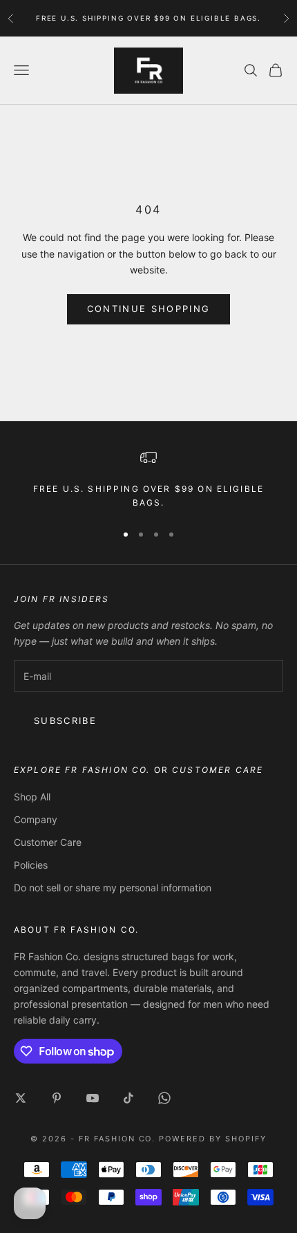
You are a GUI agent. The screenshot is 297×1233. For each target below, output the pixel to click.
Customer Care (48, 842)
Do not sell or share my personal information (112, 887)
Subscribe (65, 720)
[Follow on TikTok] (128, 1098)
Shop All (32, 796)
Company (35, 819)
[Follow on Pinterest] (57, 1098)
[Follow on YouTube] (92, 1098)
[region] (148, 479)
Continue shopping (149, 308)
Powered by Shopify (213, 1138)
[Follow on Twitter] (21, 1098)
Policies (31, 865)
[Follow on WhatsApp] (164, 1098)
